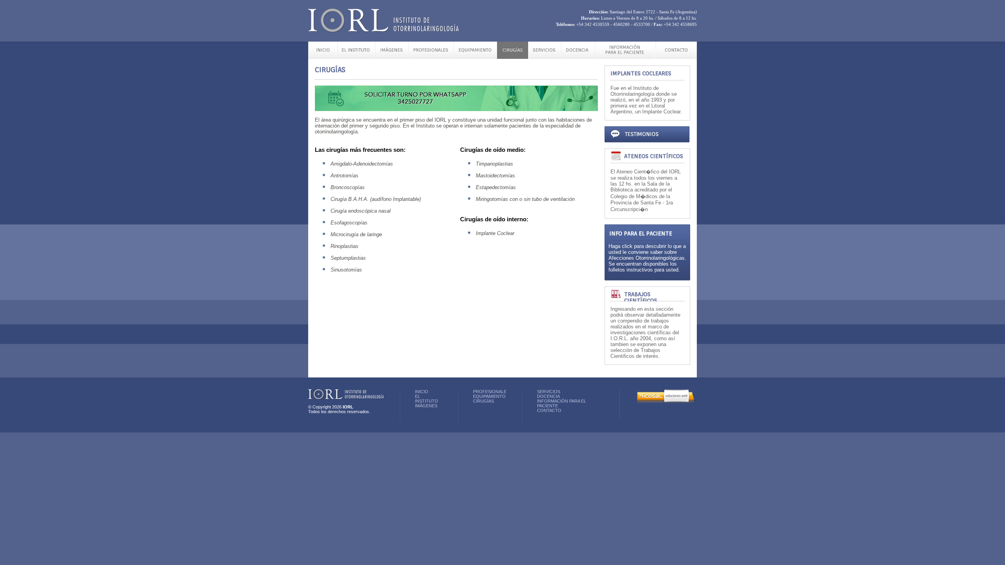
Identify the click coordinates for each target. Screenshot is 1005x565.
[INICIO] (322, 56)
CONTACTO (549, 410)
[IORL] (383, 30)
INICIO (421, 391)
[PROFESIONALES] (430, 56)
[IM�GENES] (391, 56)
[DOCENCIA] (578, 56)
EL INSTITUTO (426, 398)
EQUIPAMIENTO (489, 396)
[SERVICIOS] (544, 56)
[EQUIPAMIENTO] (475, 56)
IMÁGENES (426, 405)
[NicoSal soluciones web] (665, 402)
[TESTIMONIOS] (647, 146)
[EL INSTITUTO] (356, 56)
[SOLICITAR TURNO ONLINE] (456, 115)
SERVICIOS (548, 391)
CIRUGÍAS (483, 401)
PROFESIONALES (491, 391)
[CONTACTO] (676, 56)
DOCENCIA (548, 396)
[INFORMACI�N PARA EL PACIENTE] (625, 56)
